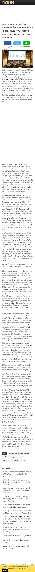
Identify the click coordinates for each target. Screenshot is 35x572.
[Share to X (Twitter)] (17, 43)
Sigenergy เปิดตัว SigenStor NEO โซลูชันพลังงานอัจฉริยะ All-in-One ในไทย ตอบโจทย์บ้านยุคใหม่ (16, 529)
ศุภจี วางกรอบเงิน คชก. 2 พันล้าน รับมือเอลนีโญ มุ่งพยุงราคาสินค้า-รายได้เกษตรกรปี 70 (17, 512)
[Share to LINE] (26, 43)
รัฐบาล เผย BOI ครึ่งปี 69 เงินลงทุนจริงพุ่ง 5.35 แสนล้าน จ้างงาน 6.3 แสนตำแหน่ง (16, 506)
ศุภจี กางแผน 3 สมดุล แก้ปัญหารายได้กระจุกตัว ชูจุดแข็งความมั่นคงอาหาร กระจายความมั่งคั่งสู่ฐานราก (16, 499)
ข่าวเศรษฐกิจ (6, 47)
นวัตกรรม (5, 72)
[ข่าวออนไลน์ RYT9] (7, 2)
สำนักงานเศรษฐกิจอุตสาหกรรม (13, 457)
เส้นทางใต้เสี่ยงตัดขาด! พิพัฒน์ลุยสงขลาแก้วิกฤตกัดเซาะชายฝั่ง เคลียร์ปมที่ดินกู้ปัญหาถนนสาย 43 (17, 474)
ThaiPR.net (5, 49)
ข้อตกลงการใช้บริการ (21, 568)
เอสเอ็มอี (6, 460)
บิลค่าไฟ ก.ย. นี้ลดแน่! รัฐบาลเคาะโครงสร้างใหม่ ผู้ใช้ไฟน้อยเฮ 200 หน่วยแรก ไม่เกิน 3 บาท (16, 482)
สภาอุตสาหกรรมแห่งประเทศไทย (19, 453)
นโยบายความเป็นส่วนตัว (8, 568)
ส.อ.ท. (13, 79)
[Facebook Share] (7, 43)
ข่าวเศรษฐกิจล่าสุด (8, 468)
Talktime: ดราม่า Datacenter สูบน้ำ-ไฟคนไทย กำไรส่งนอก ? (17, 547)
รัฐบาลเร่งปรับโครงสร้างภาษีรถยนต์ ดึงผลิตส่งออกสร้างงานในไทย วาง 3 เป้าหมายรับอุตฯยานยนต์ (16, 490)
